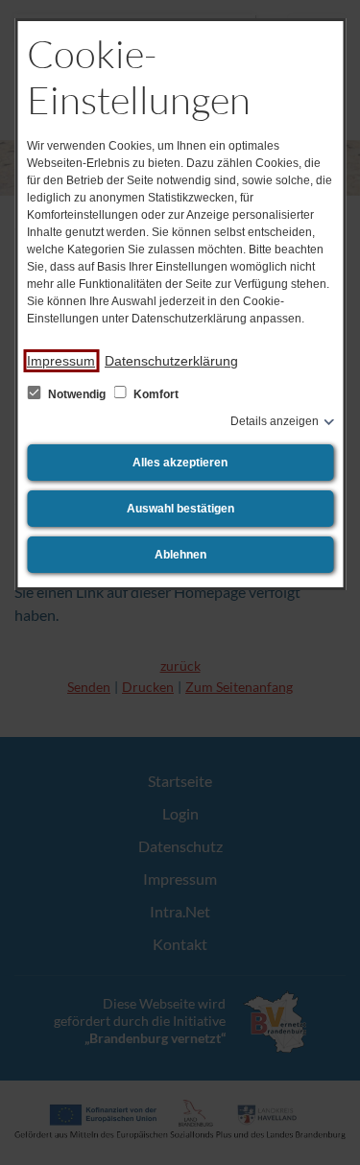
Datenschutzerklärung (171, 361)
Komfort (155, 394)
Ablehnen (180, 554)
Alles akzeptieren (180, 462)
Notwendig (76, 394)
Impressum (61, 361)
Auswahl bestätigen (180, 508)
